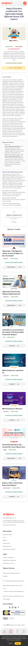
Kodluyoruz (6, 375)
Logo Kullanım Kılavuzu (9, 549)
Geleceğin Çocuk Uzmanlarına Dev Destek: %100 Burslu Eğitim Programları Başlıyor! (13, 332)
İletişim (14, 222)
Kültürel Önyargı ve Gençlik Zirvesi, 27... (13, 596)
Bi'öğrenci (5, 258)
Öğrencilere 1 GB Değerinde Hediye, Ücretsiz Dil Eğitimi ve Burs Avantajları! (12, 253)
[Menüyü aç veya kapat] (24, 3)
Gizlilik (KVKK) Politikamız (9, 560)
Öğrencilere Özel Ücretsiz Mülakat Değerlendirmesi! (11, 293)
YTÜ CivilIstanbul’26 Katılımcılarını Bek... (14, 581)
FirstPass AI (5, 296)
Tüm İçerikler (6, 599)
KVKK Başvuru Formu (8, 563)
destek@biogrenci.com (9, 518)
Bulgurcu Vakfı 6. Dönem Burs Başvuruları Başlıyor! (12, 484)
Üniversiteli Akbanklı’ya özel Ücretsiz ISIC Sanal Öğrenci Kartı (13, 446)
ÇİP (4, 337)
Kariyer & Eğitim (9, 46)
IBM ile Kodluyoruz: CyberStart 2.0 (12, 372)
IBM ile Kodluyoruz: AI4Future (12, 409)
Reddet (10, 643)
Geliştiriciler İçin (7, 546)
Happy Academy (18, 46)
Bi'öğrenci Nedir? (7, 534)
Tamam (18, 643)
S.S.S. (4, 537)
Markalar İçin (6, 543)
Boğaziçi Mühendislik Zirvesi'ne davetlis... (11, 575)
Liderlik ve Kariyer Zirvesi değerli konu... (14, 591)
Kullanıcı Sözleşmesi (8, 557)
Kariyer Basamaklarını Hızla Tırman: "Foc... (12, 587)
